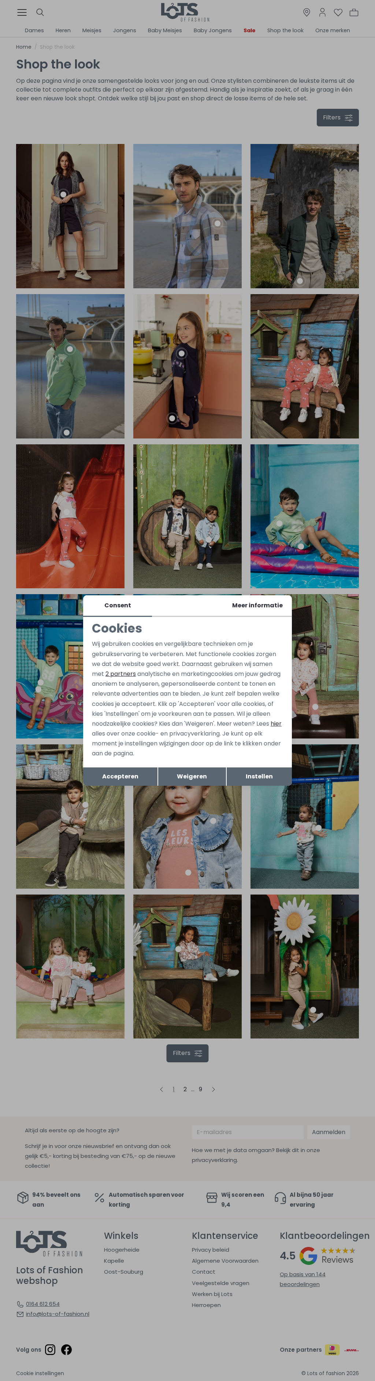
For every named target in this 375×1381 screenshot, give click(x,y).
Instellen (259, 776)
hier (276, 723)
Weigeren (192, 776)
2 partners (120, 674)
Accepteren (120, 776)
